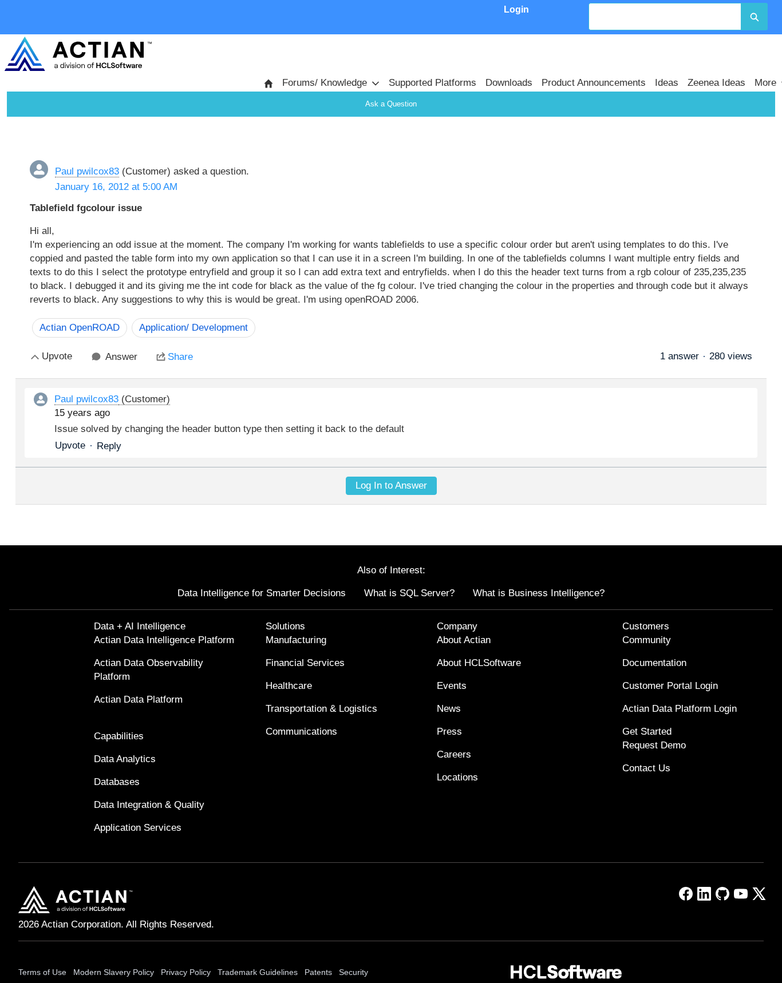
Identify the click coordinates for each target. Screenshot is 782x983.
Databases (117, 781)
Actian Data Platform (138, 699)
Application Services (137, 827)
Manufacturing (296, 640)
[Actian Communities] (78, 54)
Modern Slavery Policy (113, 972)
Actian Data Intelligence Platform (164, 640)
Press (449, 731)
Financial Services (305, 662)
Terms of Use (42, 972)
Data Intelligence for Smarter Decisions (261, 593)
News (449, 708)
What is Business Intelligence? (539, 593)
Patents (318, 972)
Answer (121, 356)
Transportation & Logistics (321, 708)
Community (646, 640)
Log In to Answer (391, 485)
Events (452, 685)
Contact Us (646, 768)
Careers (454, 754)
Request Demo (654, 745)
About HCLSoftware (479, 662)
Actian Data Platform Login (679, 708)
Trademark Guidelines (258, 972)
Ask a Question (391, 104)
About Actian (464, 640)
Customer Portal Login (670, 685)
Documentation (654, 662)
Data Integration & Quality (149, 804)
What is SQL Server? (409, 593)
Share (180, 357)
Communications (301, 731)
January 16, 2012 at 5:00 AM (116, 186)
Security (353, 972)
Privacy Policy (186, 972)
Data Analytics (125, 759)
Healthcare (289, 685)
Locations (457, 777)
